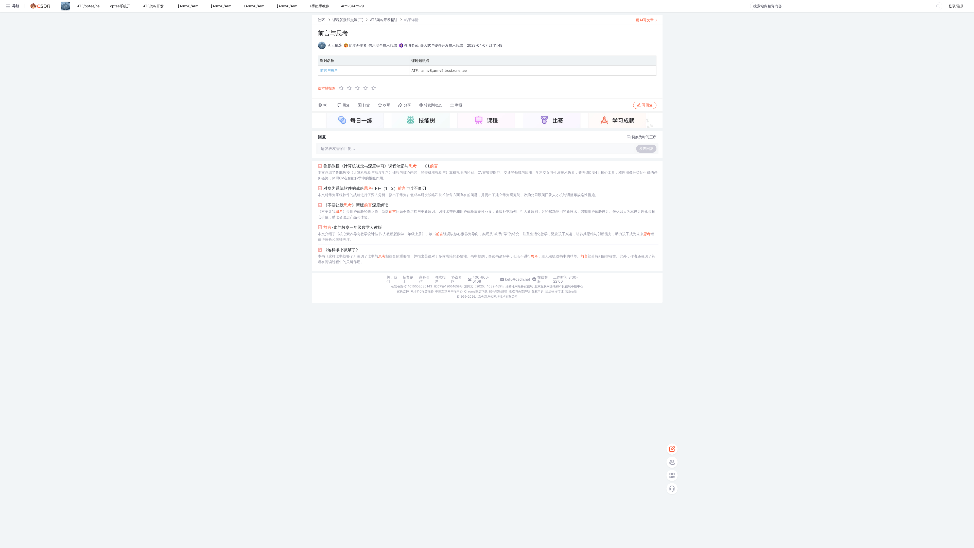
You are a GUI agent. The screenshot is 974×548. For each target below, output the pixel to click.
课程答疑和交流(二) (348, 20)
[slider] (359, 88)
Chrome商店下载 (476, 291)
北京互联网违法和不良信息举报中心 (558, 286)
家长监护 (403, 291)
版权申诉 (538, 291)
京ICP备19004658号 (448, 286)
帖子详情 (411, 20)
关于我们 (392, 279)
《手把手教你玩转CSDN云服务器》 (336, 6)
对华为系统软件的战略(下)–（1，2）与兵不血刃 (374, 188)
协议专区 (456, 279)
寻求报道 (440, 279)
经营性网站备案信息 (519, 286)
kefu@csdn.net (517, 279)
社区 (322, 20)
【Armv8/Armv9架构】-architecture (304, 6)
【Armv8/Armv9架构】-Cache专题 (237, 6)
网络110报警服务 (422, 291)
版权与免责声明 (519, 291)
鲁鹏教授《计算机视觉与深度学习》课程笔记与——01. (380, 165)
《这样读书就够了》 (341, 249)
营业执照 (571, 291)
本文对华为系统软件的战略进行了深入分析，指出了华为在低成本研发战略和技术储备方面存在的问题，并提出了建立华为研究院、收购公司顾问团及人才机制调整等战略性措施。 (458, 195)
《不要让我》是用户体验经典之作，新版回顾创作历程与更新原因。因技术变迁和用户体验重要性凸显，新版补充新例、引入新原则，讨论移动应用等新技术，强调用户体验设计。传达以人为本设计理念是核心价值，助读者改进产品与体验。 (486, 214)
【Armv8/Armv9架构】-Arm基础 (202, 6)
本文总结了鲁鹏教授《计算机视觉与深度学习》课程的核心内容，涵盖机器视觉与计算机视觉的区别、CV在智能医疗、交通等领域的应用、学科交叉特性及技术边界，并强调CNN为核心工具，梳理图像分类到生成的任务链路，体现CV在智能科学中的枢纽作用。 (487, 175)
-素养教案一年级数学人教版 (352, 227)
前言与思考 (329, 70)
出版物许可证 (554, 291)
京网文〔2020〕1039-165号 (484, 286)
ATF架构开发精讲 (157, 6)
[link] (322, 20)
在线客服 (542, 279)
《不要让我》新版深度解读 (355, 205)
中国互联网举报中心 (449, 291)
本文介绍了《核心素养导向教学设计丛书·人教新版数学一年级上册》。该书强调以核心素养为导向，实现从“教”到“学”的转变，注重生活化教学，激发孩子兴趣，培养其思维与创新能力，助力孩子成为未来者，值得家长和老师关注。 (488, 237)
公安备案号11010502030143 (411, 286)
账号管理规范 (498, 291)
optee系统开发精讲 (125, 6)
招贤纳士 (408, 279)
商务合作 (424, 279)
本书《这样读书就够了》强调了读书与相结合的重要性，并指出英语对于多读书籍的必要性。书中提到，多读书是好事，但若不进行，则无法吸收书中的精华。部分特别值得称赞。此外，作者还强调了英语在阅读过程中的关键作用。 (486, 259)
